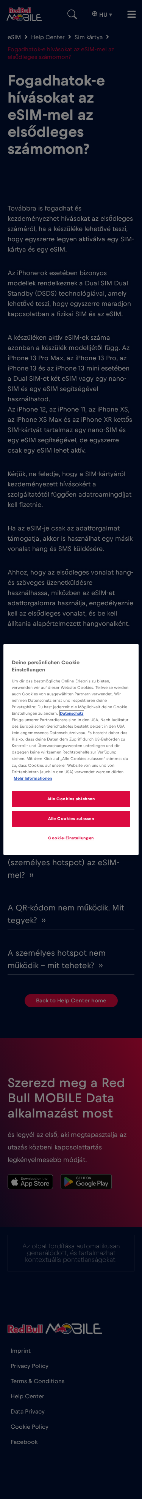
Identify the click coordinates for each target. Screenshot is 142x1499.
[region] (70, 749)
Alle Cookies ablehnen (71, 799)
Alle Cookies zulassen (71, 819)
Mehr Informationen (33, 778)
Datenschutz (71, 713)
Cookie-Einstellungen (71, 838)
